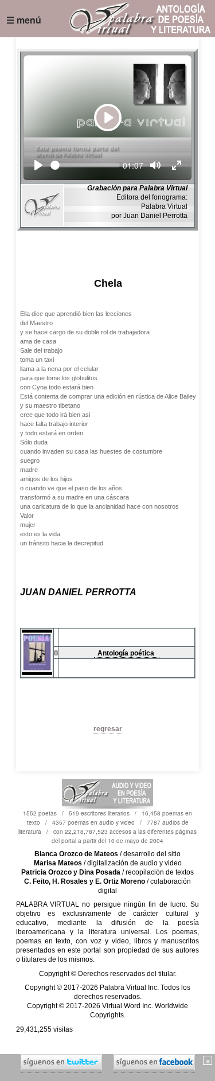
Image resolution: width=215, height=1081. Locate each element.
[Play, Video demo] (38, 165)
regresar (107, 729)
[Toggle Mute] (155, 165)
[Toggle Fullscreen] (176, 165)
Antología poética (126, 653)
